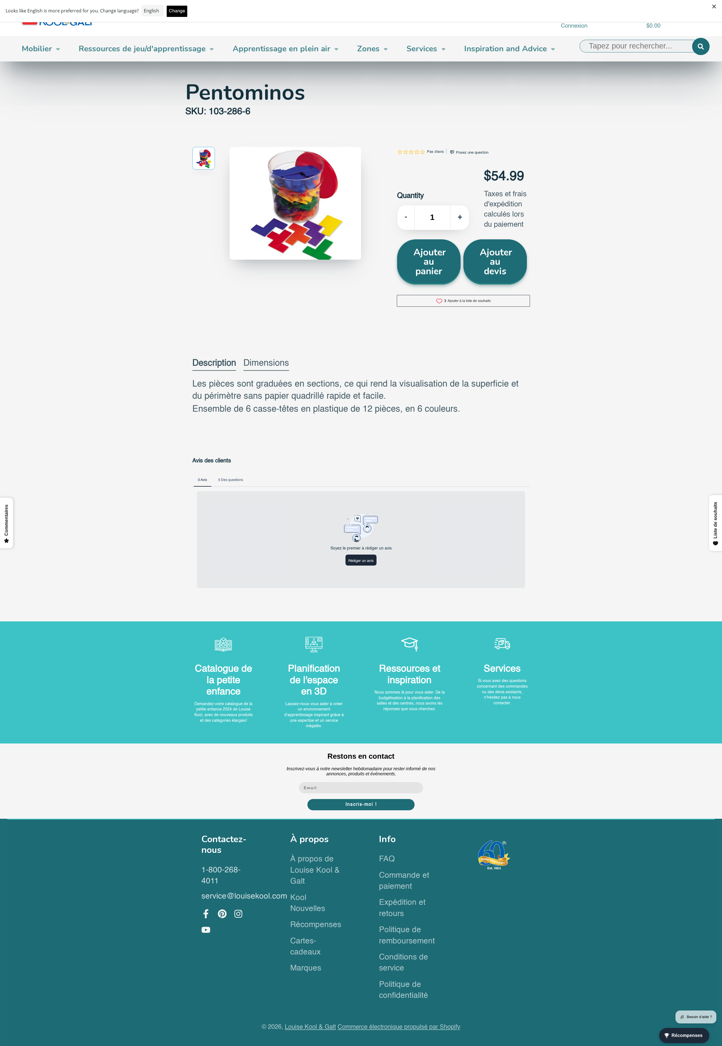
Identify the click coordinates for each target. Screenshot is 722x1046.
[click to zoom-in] (295, 203)
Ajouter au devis (496, 262)
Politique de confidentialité (403, 990)
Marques (305, 968)
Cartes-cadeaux (305, 946)
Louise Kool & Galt (310, 1027)
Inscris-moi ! (361, 804)
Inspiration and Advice (505, 48)
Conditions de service (403, 962)
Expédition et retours (402, 908)
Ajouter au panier (429, 262)
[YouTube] (205, 929)
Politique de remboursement (405, 935)
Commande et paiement (404, 880)
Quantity (410, 196)
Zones (368, 48)
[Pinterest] (222, 913)
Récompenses (315, 925)
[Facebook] (205, 913)
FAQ (387, 859)
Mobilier (37, 48)
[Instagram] (238, 913)
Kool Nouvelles (307, 903)
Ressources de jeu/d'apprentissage (142, 48)
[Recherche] (700, 46)
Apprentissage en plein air (281, 48)
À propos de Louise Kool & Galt (315, 870)
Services (421, 48)
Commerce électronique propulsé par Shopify (399, 1027)
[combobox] (645, 46)
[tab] (214, 364)
